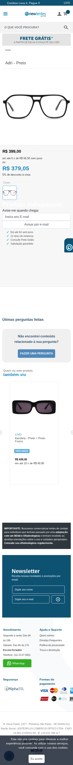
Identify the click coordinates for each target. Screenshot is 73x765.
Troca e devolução (50, 650)
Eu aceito (37, 758)
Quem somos (47, 635)
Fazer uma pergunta (36, 353)
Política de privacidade (52, 645)
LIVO (67, 2)
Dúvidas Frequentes (51, 640)
